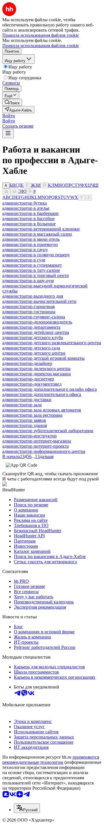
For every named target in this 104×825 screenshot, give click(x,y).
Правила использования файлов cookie (40, 45)
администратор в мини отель (31, 239)
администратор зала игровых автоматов (41, 409)
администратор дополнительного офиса (41, 394)
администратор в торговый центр (35, 275)
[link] (12, 102)
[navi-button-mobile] (8, 133)
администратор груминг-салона (33, 316)
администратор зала (22, 404)
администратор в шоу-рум (28, 280)
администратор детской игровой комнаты (43, 358)
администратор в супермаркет (32, 265)
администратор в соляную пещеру (36, 254)
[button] (8, 115)
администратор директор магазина (36, 373)
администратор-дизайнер (27, 363)
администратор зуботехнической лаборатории (47, 430)
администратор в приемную (30, 244)
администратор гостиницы (28, 311)
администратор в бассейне (28, 218)
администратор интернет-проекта (35, 446)
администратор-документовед (32, 384)
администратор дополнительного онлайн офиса (49, 389)
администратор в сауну (25, 249)
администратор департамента (31, 327)
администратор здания (24, 425)
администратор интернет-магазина (36, 441)
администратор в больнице (29, 223)
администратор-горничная (28, 306)
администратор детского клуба (32, 337)
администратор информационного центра (43, 451)
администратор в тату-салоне (31, 270)
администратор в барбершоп (30, 213)
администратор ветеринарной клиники (41, 228)
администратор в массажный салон (37, 234)
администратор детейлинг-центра (35, 332)
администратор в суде (23, 259)
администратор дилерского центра (36, 368)
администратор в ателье (25, 208)
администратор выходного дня (32, 296)
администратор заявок (24, 420)
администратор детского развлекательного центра (51, 342)
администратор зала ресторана (32, 415)
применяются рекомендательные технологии (50, 760)
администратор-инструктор (29, 435)
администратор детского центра (33, 353)
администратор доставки (26, 399)
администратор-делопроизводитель (37, 322)
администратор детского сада (31, 347)
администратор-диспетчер (28, 378)
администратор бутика (24, 203)
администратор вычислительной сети (39, 301)
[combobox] (27, 808)
